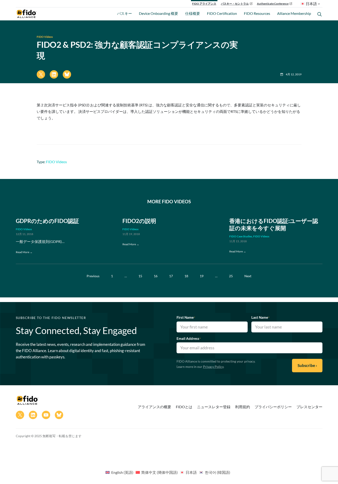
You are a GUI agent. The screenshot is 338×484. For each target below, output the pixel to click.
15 (140, 276)
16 (156, 276)
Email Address (189, 338)
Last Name (260, 317)
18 (186, 276)
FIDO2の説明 (139, 220)
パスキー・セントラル (235, 3)
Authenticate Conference (273, 3)
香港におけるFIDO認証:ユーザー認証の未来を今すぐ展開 (273, 224)
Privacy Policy (213, 367)
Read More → (24, 252)
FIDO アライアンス (204, 3)
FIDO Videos (45, 36)
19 (201, 276)
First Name (186, 317)
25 (231, 276)
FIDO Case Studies (240, 236)
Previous (93, 276)
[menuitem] (119, 472)
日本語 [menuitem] (191, 472)
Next (247, 276)
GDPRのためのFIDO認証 (47, 220)
